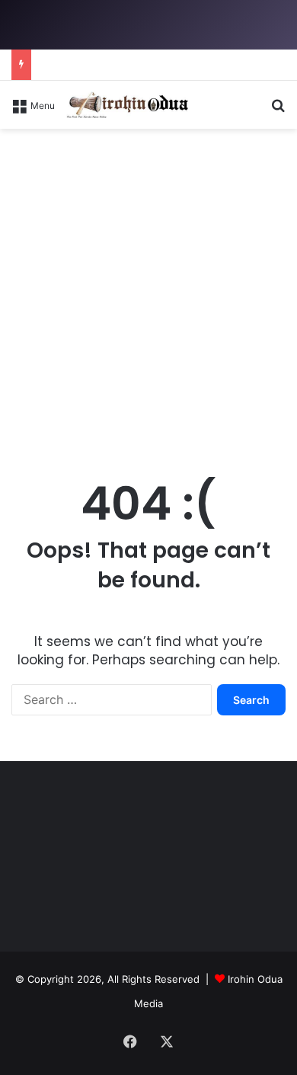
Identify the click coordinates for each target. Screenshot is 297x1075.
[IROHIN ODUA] (127, 104)
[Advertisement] (148, 300)
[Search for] (278, 110)
